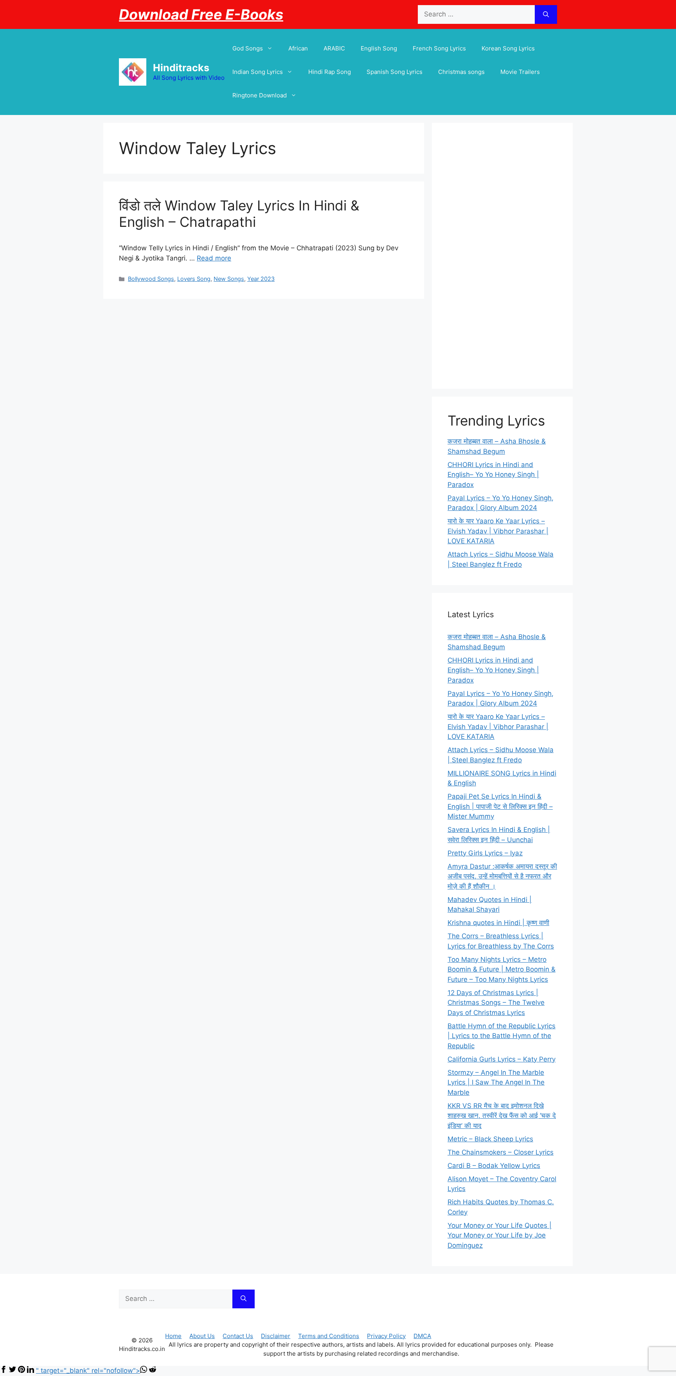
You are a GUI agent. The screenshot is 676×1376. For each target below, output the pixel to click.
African (298, 48)
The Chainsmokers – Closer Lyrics (501, 1152)
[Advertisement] (502, 255)
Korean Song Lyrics (508, 48)
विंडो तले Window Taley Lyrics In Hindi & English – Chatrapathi (239, 213)
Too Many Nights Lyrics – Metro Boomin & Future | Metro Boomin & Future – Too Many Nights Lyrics (502, 969)
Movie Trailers (520, 71)
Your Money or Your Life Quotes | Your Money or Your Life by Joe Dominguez (500, 1235)
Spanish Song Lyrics (394, 71)
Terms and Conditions (328, 1336)
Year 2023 (261, 278)
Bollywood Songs (151, 278)
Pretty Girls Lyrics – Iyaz (485, 853)
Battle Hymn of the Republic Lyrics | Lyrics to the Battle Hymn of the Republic (502, 1036)
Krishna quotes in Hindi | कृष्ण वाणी (498, 923)
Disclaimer (275, 1336)
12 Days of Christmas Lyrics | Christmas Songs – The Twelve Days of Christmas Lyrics (496, 1003)
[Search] (546, 14)
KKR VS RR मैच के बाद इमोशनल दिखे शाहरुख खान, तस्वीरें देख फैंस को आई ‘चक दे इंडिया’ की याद (502, 1116)
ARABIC (334, 48)
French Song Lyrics (439, 48)
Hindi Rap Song (329, 71)
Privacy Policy (386, 1336)
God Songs (247, 48)
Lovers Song (193, 278)
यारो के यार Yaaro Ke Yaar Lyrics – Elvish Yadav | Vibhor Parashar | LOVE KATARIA (498, 531)
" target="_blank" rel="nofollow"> (88, 1370)
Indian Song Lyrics (257, 71)
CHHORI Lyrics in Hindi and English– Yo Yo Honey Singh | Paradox (493, 475)
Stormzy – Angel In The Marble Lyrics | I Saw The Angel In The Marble (496, 1082)
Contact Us (238, 1336)
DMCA (422, 1336)
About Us (202, 1336)
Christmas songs (461, 71)
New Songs (229, 278)
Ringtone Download (259, 95)
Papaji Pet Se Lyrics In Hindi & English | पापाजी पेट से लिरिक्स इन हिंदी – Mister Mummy (500, 806)
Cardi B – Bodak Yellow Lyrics (494, 1165)
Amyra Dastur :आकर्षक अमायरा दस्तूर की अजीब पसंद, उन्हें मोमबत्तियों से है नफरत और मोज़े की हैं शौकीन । (502, 876)
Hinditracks (181, 68)
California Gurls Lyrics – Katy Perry (502, 1059)
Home (173, 1336)
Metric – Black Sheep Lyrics (490, 1139)
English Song (379, 48)
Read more (214, 258)
